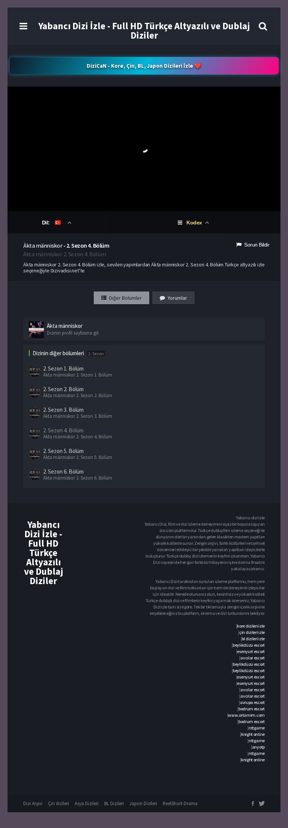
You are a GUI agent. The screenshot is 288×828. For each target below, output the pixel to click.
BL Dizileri (114, 803)
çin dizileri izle (252, 632)
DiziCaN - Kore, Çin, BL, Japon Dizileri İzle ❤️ (144, 65)
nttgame (257, 728)
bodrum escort (251, 708)
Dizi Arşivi (32, 803)
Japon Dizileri (143, 803)
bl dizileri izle (253, 638)
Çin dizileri (58, 803)
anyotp (258, 747)
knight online (253, 734)
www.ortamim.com (246, 715)
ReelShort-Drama (180, 803)
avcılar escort (252, 658)
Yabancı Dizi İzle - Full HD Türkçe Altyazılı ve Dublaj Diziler (144, 30)
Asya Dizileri (87, 803)
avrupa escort (252, 702)
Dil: (46, 223)
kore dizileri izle (251, 626)
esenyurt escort (251, 651)
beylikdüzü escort (249, 645)
